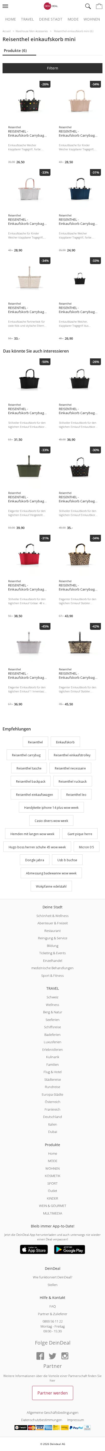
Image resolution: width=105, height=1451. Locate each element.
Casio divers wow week (51, 821)
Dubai (52, 1131)
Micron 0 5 (86, 847)
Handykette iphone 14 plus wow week (51, 808)
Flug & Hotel (53, 1072)
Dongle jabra (34, 860)
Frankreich (52, 1109)
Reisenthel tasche (29, 768)
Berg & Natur (52, 1012)
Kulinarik (52, 1057)
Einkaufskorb (65, 742)
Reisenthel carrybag (26, 755)
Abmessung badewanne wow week (51, 873)
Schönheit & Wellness (52, 915)
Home (10, 19)
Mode (73, 19)
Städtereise (52, 1079)
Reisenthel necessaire (70, 768)
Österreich (52, 1101)
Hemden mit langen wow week (32, 834)
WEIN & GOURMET (52, 1205)
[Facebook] (40, 1356)
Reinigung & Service (52, 938)
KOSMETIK (52, 1175)
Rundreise (52, 1087)
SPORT (52, 1183)
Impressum (75, 1420)
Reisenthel (35, 742)
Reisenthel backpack (30, 781)
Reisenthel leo (76, 795)
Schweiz (52, 997)
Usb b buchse (67, 860)
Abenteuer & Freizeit (52, 923)
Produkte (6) (15, 50)
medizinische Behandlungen (52, 968)
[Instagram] (65, 1356)
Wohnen (92, 19)
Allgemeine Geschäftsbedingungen (52, 1412)
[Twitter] (52, 1356)
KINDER (52, 1198)
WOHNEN (52, 1168)
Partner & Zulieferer (52, 1314)
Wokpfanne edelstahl (51, 886)
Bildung (52, 945)
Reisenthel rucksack (73, 781)
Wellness (52, 1004)
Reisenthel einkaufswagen (34, 795)
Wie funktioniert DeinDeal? (52, 1277)
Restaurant (52, 930)
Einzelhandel (52, 960)
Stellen (53, 1284)
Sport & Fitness (52, 975)
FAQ (52, 1306)
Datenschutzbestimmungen (41, 1420)
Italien (52, 1124)
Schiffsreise (52, 1027)
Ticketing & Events (52, 953)
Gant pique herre (80, 834)
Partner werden (52, 1393)
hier (52, 1380)
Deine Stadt (50, 19)
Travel (27, 19)
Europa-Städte (52, 1094)
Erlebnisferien (52, 1049)
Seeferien (53, 1019)
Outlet (52, 1190)
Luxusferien (52, 1042)
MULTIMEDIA (52, 1213)
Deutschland (52, 1116)
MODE (52, 1161)
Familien (52, 1064)
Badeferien (52, 1034)
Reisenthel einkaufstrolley (72, 755)
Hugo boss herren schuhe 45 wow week (37, 847)
